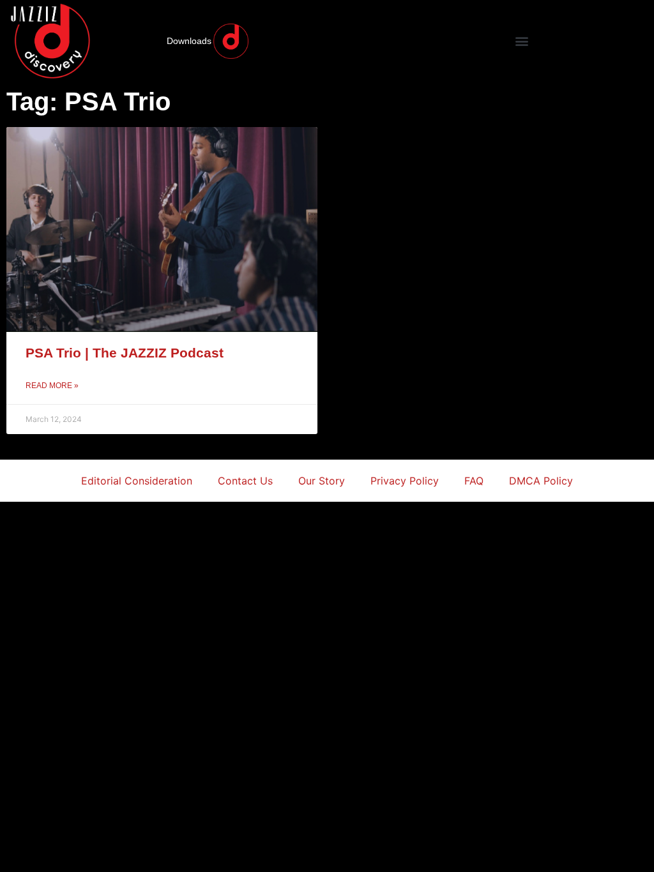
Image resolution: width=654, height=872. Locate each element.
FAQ (473, 480)
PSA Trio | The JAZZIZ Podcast (125, 352)
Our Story (321, 480)
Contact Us (245, 480)
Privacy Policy (404, 480)
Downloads (189, 41)
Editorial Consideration (136, 480)
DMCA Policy (541, 480)
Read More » (52, 385)
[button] (521, 41)
